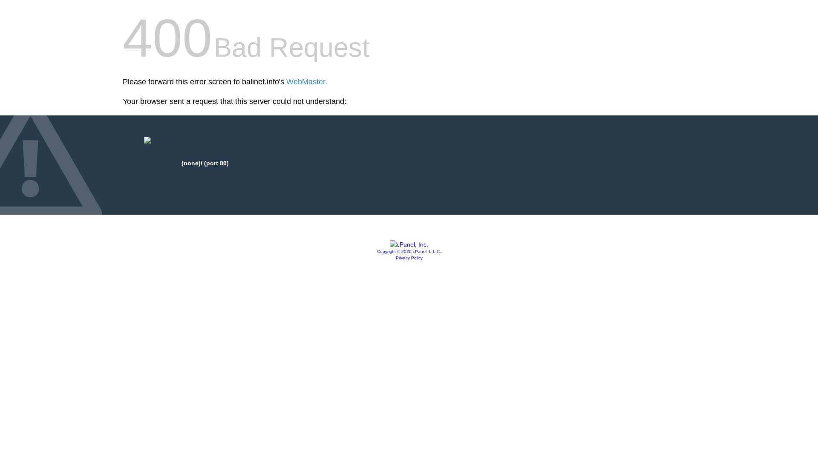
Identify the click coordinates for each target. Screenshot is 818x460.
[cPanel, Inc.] (409, 244)
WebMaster (305, 82)
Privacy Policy (409, 258)
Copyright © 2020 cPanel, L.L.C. (409, 251)
